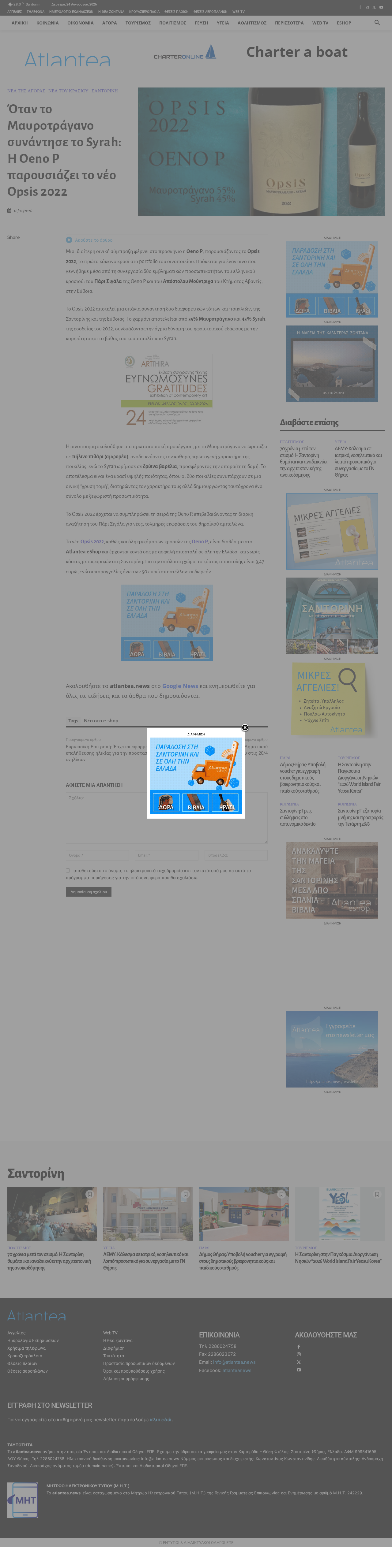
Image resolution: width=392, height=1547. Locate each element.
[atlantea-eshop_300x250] (196, 812)
